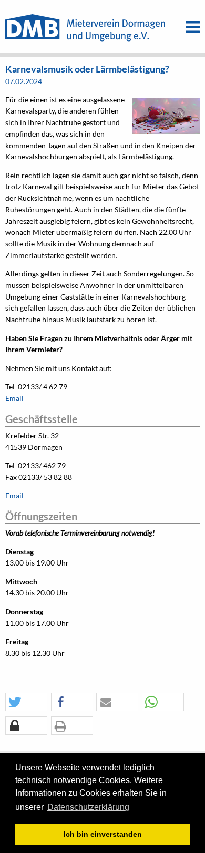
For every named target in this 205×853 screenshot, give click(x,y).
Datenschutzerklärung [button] (88, 807)
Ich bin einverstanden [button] (103, 834)
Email (14, 398)
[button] (26, 702)
